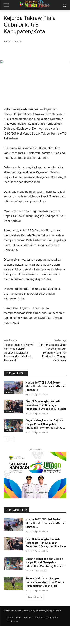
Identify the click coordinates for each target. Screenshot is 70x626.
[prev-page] (6, 439)
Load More (33, 597)
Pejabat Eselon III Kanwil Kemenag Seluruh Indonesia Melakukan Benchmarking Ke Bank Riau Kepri (19, 352)
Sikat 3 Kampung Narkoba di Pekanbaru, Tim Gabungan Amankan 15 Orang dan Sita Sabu (46, 405)
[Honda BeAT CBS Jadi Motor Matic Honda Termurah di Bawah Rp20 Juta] (13, 387)
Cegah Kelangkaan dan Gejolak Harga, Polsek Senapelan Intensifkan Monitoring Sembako (45, 424)
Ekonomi (9, 392)
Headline (9, 411)
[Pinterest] (36, 51)
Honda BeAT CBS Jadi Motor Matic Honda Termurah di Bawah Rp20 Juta (45, 386)
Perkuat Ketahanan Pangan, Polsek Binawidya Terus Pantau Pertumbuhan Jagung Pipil (45, 582)
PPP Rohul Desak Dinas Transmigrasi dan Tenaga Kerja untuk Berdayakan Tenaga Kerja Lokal (52, 352)
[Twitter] (28, 51)
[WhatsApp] (45, 51)
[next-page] (12, 439)
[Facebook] (19, 51)
